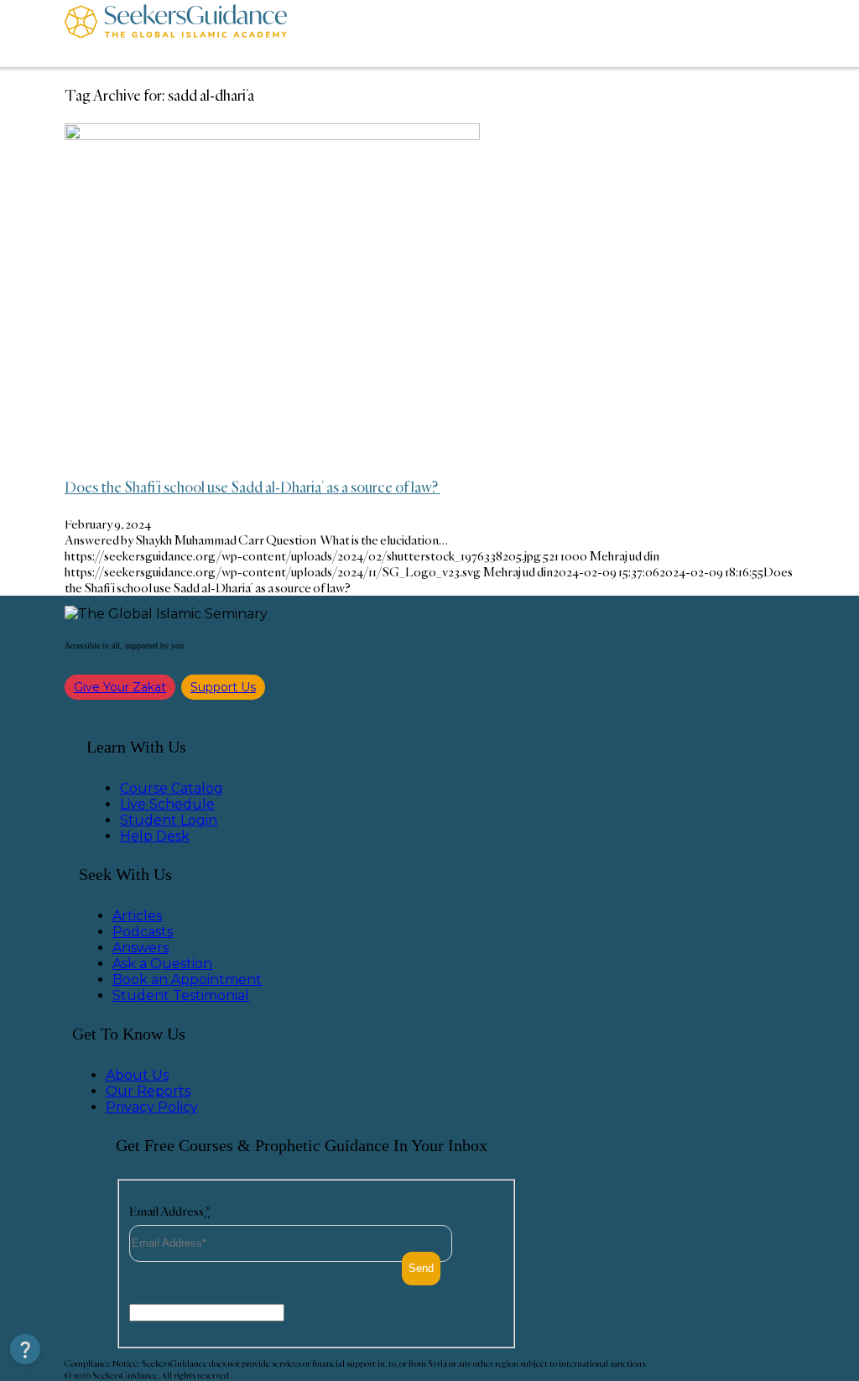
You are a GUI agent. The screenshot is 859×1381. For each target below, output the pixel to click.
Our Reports (148, 1091)
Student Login (168, 820)
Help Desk (155, 836)
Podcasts (142, 932)
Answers (140, 948)
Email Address (170, 1211)
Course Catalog (171, 788)
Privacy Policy (152, 1107)
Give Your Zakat (120, 687)
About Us (137, 1075)
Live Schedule (167, 804)
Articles (137, 916)
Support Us (223, 687)
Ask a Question (162, 964)
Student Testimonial (180, 995)
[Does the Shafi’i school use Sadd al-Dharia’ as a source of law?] (272, 135)
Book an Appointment (187, 980)
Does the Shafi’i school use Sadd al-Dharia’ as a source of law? (252, 486)
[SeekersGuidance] (176, 33)
